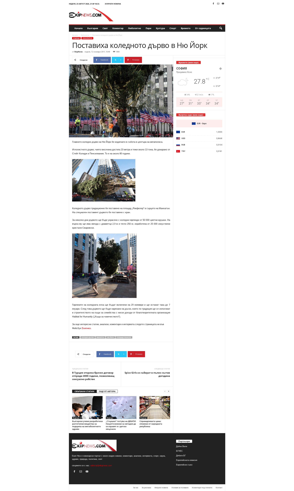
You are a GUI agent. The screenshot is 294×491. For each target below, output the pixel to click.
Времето (185, 28)
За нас (135, 487)
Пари (148, 28)
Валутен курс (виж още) (191, 114)
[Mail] (218, 4)
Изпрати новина (113, 4)
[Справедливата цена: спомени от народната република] (154, 407)
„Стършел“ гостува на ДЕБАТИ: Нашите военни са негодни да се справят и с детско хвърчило (121, 425)
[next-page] (168, 391)
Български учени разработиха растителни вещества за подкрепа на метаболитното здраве (87, 425)
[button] (220, 28)
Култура (160, 28)
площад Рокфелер (124, 337)
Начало (78, 28)
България (92, 28)
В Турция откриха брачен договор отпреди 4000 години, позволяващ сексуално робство (93, 376)
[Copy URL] (152, 60)
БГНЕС (179, 451)
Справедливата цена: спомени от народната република (150, 424)
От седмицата (203, 28)
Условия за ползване (180, 487)
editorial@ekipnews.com (101, 465)
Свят (105, 28)
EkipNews (78, 52)
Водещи (76, 38)
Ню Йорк (110, 337)
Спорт (173, 28)
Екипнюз (86, 328)
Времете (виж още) (188, 62)
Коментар (117, 28)
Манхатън (100, 337)
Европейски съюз (184, 465)
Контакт (219, 487)
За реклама (146, 487)
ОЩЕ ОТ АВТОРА (107, 391)
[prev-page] (164, 391)
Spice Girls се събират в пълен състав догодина (147, 374)
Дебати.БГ (181, 455)
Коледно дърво (87, 337)
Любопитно (134, 28)
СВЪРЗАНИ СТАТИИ (84, 391)
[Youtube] (223, 4)
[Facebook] (213, 4)
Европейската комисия (186, 460)
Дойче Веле (181, 446)
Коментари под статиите (202, 487)
